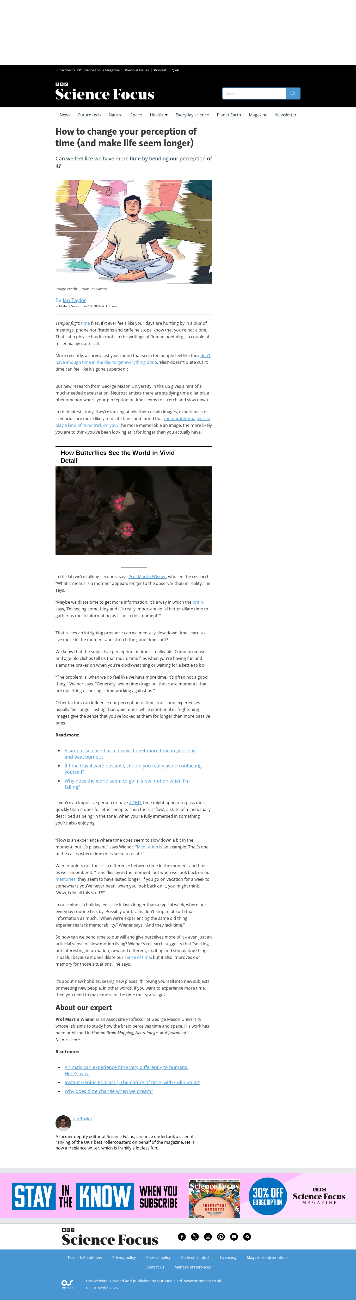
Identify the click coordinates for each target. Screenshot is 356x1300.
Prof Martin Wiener (147, 576)
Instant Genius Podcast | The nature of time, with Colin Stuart (132, 1082)
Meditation (147, 847)
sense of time (138, 957)
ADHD (135, 802)
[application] (134, 504)
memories (66, 879)
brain (198, 602)
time (85, 323)
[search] (293, 93)
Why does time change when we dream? (109, 1091)
